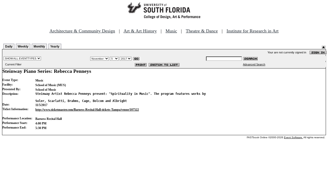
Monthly (39, 46)
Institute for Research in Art (253, 30)
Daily (9, 46)
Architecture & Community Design (82, 30)
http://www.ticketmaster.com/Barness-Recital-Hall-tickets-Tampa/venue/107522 (87, 109)
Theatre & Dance (202, 30)
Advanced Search (254, 64)
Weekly (23, 46)
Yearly (54, 46)
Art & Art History (140, 30)
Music (171, 30)
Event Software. (293, 137)
